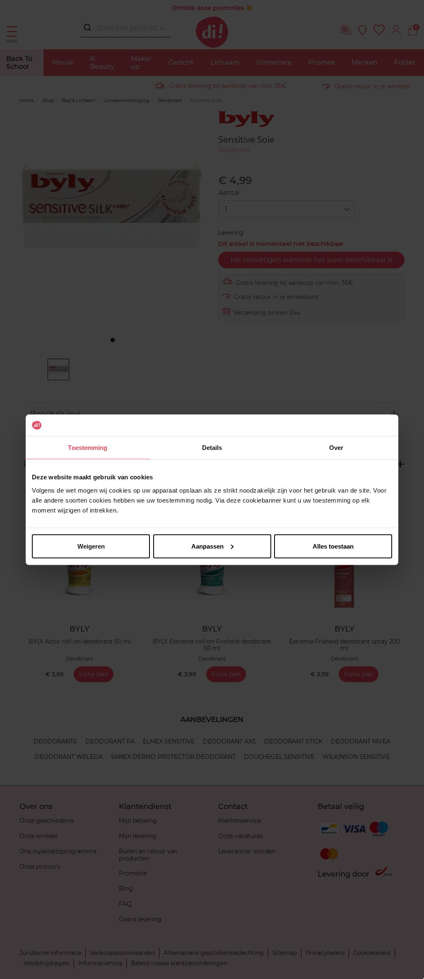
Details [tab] (212, 447)
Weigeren (91, 545)
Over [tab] (336, 447)
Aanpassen (207, 545)
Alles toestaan (333, 545)
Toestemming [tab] (87, 447)
